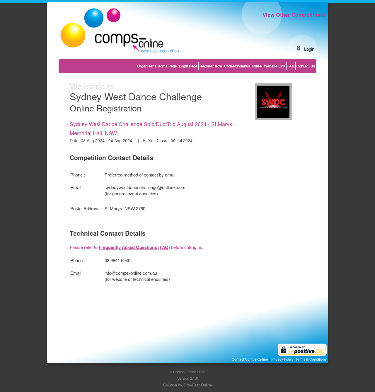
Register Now (211, 66)
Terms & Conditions (311, 359)
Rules (257, 66)
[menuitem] (157, 66)
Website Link (274, 66)
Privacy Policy (282, 359)
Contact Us (305, 66)
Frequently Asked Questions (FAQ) (134, 247)
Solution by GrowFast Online (187, 385)
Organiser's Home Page (157, 66)
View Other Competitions (293, 14)
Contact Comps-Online (250, 359)
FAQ (290, 66)
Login (309, 49)
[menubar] (226, 66)
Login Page (188, 66)
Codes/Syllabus (237, 66)
